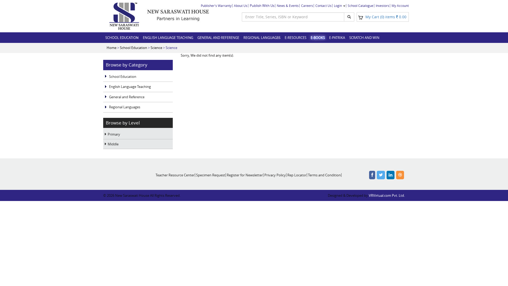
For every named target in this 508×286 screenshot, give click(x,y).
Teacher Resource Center (175, 175)
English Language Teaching (168, 37)
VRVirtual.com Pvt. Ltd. (387, 195)
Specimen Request (210, 175)
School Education (122, 37)
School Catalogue (360, 5)
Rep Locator (296, 175)
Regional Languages (261, 37)
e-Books (318, 37)
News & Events (288, 5)
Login (338, 5)
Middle (113, 144)
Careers (307, 5)
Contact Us (323, 5)
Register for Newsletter (245, 175)
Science (156, 47)
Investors (382, 5)
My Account (400, 5)
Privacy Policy (275, 175)
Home (111, 47)
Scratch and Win (364, 37)
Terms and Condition (324, 175)
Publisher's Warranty (216, 5)
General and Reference (218, 37)
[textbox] (293, 16)
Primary (114, 134)
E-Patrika (337, 37)
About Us (240, 5)
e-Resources (295, 37)
